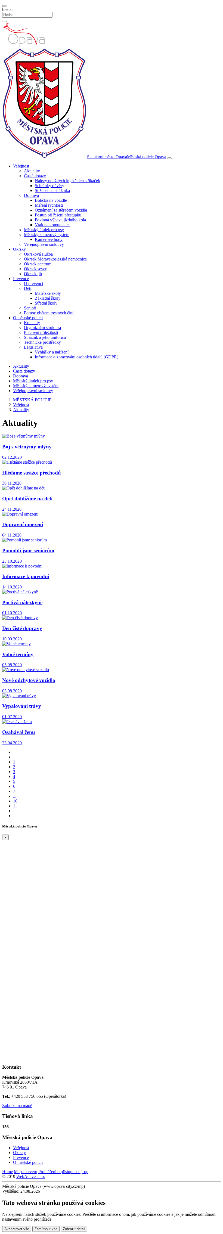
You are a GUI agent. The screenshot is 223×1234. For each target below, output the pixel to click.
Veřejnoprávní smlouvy (44, 244)
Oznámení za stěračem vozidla (61, 210)
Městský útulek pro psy (44, 229)
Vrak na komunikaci (52, 224)
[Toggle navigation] (169, 158)
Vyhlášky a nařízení (52, 352)
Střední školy (46, 303)
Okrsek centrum (37, 264)
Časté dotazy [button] (35, 175)
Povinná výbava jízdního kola (60, 220)
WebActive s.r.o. (30, 1176)
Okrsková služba (38, 254)
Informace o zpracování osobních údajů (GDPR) (76, 357)
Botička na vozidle (51, 200)
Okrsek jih (33, 273)
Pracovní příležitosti (41, 332)
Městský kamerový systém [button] (46, 234)
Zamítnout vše (46, 1229)
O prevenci (33, 283)
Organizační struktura (42, 327)
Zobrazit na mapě (17, 1105)
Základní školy (47, 298)
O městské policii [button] (28, 317)
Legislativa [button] (33, 347)
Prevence (21, 1157)
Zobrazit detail (74, 1229)
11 (15, 806)
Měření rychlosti (49, 205)
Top (85, 1171)
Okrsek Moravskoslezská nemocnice (55, 259)
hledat (7, 9)
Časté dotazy (24, 371)
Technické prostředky (42, 342)
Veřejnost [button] (21, 166)
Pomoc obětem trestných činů (49, 313)
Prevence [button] (21, 278)
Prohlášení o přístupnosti (59, 1171)
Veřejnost (21, 1147)
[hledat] (4, 6)
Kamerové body (49, 239)
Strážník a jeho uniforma (45, 337)
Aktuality (32, 171)
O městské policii (28, 1162)
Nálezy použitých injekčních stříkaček (67, 180)
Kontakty (32, 322)
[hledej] (4, 21)
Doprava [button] (31, 195)
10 (15, 801)
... (14, 796)
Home (7, 1171)
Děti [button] (27, 288)
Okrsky (19, 1152)
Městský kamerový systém (35, 385)
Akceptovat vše (16, 1229)
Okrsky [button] (19, 249)
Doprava (20, 376)
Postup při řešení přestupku (58, 215)
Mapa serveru (25, 1171)
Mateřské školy (48, 293)
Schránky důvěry (49, 185)
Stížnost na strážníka (52, 190)
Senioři (30, 308)
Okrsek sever (35, 268)
